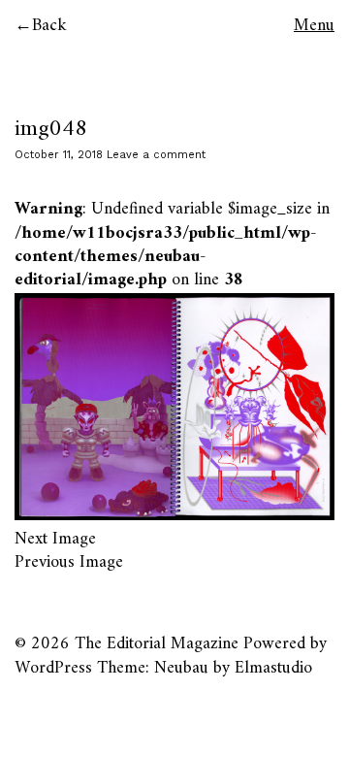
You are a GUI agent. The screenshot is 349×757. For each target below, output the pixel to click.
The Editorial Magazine (156, 644)
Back (49, 26)
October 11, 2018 (59, 154)
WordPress (53, 668)
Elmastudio (273, 668)
